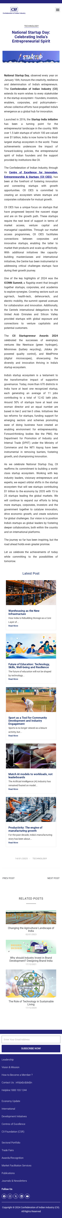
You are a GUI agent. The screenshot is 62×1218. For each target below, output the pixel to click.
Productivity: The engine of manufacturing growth (25, 829)
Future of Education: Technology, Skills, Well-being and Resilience (29, 666)
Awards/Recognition (12, 1157)
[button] (57, 9)
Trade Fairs (8, 1150)
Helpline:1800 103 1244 (14, 1090)
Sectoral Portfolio (11, 1142)
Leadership (8, 1059)
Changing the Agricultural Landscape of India (31, 929)
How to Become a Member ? (17, 1074)
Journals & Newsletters (14, 1180)
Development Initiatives (14, 1116)
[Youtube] (27, 1196)
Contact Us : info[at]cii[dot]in (17, 1082)
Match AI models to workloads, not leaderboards (30, 775)
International (8, 1108)
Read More (13, 626)
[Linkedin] (21, 1196)
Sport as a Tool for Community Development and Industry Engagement (27, 720)
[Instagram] (9, 1196)
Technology (31, 26)
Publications (8, 1173)
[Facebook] (4, 1196)
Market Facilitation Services (16, 1165)
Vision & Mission (10, 1067)
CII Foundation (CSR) (13, 1131)
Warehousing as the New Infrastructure (24, 612)
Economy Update (11, 1101)
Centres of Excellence (13, 1124)
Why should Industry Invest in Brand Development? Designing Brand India (31, 959)
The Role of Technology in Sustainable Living (31, 1003)
